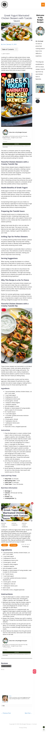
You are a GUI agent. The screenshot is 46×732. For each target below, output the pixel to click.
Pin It (4, 74)
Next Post (28, 713)
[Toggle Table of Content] (15, 49)
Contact (34, 724)
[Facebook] (2, 705)
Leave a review (6, 666)
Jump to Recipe (6, 53)
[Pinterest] (3, 705)
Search (38, 98)
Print (4, 545)
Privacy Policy (23, 727)
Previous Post (6, 713)
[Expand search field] (38, 101)
